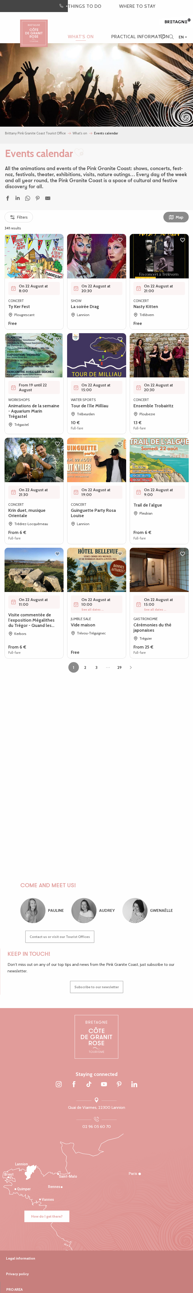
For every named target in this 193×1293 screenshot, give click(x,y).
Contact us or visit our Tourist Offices (60, 936)
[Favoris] (163, 37)
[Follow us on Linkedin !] (134, 1084)
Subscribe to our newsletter (96, 987)
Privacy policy (17, 1274)
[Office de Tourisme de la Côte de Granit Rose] (34, 28)
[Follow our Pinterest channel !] (119, 1084)
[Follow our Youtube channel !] (104, 1084)
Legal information (20, 1258)
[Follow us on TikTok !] (88, 1084)
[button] (171, 37)
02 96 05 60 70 (96, 1126)
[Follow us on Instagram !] (58, 1084)
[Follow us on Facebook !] (73, 1084)
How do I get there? (47, 1216)
